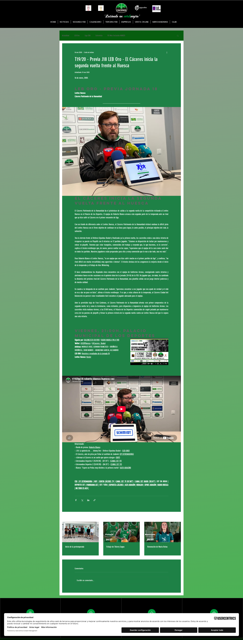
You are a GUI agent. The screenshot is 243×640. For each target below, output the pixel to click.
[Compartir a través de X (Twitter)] (82, 500)
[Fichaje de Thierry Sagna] (121, 532)
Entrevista (99, 35)
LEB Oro (77, 35)
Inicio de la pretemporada (74, 546)
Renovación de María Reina (157, 546)
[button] (178, 36)
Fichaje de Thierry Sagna (115, 546)
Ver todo (178, 517)
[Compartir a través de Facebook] (76, 500)
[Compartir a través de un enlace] (94, 500)
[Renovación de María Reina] (162, 532)
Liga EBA (87, 35)
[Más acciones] (166, 52)
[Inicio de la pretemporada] (80, 532)
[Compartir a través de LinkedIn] (88, 500)
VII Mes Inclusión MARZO (116, 35)
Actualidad (65, 35)
